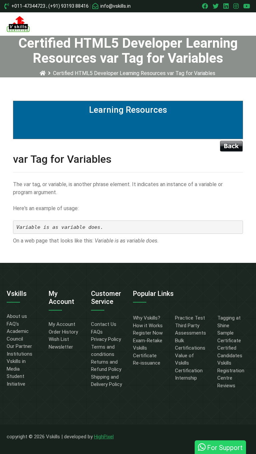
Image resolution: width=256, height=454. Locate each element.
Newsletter (61, 347)
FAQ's (13, 324)
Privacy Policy (106, 339)
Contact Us (103, 324)
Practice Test (190, 318)
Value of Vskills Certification (189, 363)
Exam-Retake (147, 341)
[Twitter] (216, 6)
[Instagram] (237, 6)
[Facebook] (206, 6)
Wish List (59, 339)
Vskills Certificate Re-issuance (146, 355)
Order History (63, 332)
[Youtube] (247, 6)
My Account (62, 324)
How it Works (148, 326)
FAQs (97, 332)
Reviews (226, 386)
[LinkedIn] (227, 6)
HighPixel (104, 437)
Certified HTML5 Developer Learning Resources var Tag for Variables (134, 73)
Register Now (148, 333)
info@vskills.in (115, 6)
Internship (186, 378)
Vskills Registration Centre (230, 370)
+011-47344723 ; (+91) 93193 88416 (49, 6)
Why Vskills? (146, 318)
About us (17, 316)
